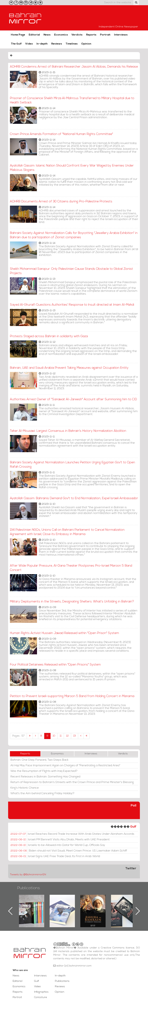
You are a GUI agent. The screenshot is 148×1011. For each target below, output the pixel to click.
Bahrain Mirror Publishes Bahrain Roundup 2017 (31, 905)
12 (67, 736)
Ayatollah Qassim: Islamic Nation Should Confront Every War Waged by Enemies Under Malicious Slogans (72, 168)
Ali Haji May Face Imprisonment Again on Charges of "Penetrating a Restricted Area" (65, 765)
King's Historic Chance (24, 787)
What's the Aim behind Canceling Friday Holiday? (42, 793)
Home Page (18, 35)
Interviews (121, 35)
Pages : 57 (18, 736)
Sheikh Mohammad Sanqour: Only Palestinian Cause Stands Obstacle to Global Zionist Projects (71, 271)
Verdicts (76, 35)
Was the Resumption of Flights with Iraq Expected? (43, 771)
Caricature (40, 997)
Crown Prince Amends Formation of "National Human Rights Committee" (61, 134)
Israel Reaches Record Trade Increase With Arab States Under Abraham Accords (72, 834)
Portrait (105, 35)
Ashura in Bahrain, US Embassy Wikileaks (62, 905)
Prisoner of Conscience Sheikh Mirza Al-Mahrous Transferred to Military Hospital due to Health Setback (72, 100)
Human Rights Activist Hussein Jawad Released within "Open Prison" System (64, 633)
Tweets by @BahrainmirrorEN (28, 874)
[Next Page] (81, 736)
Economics (61, 35)
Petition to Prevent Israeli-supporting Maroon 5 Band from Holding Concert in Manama (72, 696)
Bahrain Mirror (25, 18)
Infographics (41, 992)
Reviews (56, 44)
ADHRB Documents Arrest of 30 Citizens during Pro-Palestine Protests (61, 201)
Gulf (133, 826)
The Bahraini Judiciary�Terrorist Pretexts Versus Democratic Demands (124, 907)
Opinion (86, 44)
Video (29, 44)
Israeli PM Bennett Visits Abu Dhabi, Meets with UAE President (60, 839)
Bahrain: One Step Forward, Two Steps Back (39, 760)
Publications (28, 888)
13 (74, 736)
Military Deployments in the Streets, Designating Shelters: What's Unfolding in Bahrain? (72, 601)
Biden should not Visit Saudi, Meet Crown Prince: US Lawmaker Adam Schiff (68, 850)
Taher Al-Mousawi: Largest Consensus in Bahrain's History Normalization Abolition (68, 431)
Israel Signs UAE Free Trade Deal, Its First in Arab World (55, 856)
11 (61, 736)
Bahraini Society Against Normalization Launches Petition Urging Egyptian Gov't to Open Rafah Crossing (72, 464)
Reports (91, 35)
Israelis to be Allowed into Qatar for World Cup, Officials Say (57, 845)
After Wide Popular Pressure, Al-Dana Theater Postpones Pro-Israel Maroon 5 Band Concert (71, 568)
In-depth (42, 44)
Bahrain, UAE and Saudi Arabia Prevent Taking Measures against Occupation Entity (69, 367)
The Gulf (16, 44)
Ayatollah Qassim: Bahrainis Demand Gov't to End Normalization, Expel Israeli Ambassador (74, 498)
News (47, 35)
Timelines (72, 44)
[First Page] (30, 736)
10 (54, 736)
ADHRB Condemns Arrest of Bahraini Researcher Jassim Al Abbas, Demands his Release (74, 66)
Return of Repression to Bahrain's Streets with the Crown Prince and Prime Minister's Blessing (72, 782)
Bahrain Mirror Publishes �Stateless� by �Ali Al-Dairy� (93, 905)
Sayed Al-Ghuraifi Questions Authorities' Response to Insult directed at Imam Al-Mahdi (72, 304)
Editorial (34, 35)
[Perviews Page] (35, 736)
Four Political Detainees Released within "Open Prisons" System (55, 664)
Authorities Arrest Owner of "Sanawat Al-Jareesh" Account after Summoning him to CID (73, 399)
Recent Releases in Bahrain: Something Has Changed (45, 776)
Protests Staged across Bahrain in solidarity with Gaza (49, 336)
